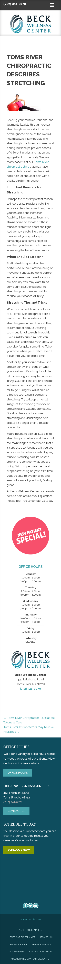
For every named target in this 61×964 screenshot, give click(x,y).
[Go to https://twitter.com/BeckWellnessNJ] (30, 905)
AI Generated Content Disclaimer (30, 958)
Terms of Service (41, 944)
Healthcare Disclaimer (21, 937)
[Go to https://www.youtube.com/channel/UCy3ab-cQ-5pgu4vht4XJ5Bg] (35, 905)
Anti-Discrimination (30, 930)
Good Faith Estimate (40, 951)
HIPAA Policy (46, 937)
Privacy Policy (18, 944)
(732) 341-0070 (14, 4)
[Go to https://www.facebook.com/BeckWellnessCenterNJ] (25, 905)
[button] (17, 773)
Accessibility (17, 951)
